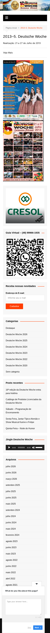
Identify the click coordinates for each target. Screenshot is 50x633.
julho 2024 (11, 516)
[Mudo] (33, 447)
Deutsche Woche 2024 (16, 347)
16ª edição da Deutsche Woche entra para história (23, 391)
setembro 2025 (13, 485)
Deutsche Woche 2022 (16, 359)
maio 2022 (11, 572)
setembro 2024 (13, 510)
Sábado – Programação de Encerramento (18, 411)
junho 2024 (11, 522)
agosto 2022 (11, 560)
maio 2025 (11, 504)
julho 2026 (11, 466)
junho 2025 (11, 497)
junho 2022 (11, 566)
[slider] (39, 447)
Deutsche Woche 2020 (16, 365)
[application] (25, 447)
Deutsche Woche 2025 (16, 340)
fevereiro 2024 (12, 535)
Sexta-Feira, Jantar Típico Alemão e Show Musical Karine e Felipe (23, 420)
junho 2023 (11, 547)
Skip (29, 627)
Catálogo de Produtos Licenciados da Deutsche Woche (23, 401)
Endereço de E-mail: (15, 293)
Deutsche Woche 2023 (16, 353)
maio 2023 (11, 554)
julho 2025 (11, 491)
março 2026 (11, 479)
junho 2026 (11, 472)
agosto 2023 (11, 541)
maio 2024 (11, 529)
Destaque (10, 328)
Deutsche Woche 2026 (16, 334)
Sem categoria (12, 372)
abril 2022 (10, 578)
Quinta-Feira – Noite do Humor (20, 428)
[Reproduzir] (9, 447)
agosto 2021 (11, 585)
